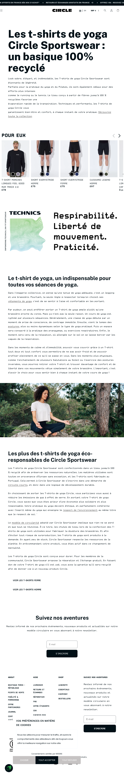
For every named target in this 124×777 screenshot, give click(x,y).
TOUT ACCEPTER (47, 760)
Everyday (62, 694)
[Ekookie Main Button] (9, 768)
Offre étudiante (41, 706)
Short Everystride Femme (71, 182)
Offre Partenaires (14, 705)
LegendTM (62, 685)
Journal (12, 712)
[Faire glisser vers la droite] (119, 135)
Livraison (38, 685)
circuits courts (17, 485)
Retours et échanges (38, 691)
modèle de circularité (25, 522)
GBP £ (93, 10)
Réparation (38, 697)
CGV (35, 711)
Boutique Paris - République (16, 686)
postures (13, 326)
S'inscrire (62, 653)
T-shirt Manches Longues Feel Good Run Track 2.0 (13, 183)
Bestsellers (64, 699)
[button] (105, 10)
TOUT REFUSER (69, 760)
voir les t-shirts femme (27, 580)
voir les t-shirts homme (27, 589)
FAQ (35, 701)
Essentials (63, 690)
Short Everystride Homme (42, 182)
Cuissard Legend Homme (100, 182)
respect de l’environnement (80, 510)
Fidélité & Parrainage (13, 698)
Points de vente (16, 692)
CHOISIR (24, 760)
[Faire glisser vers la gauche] (114, 135)
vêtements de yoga (19, 301)
